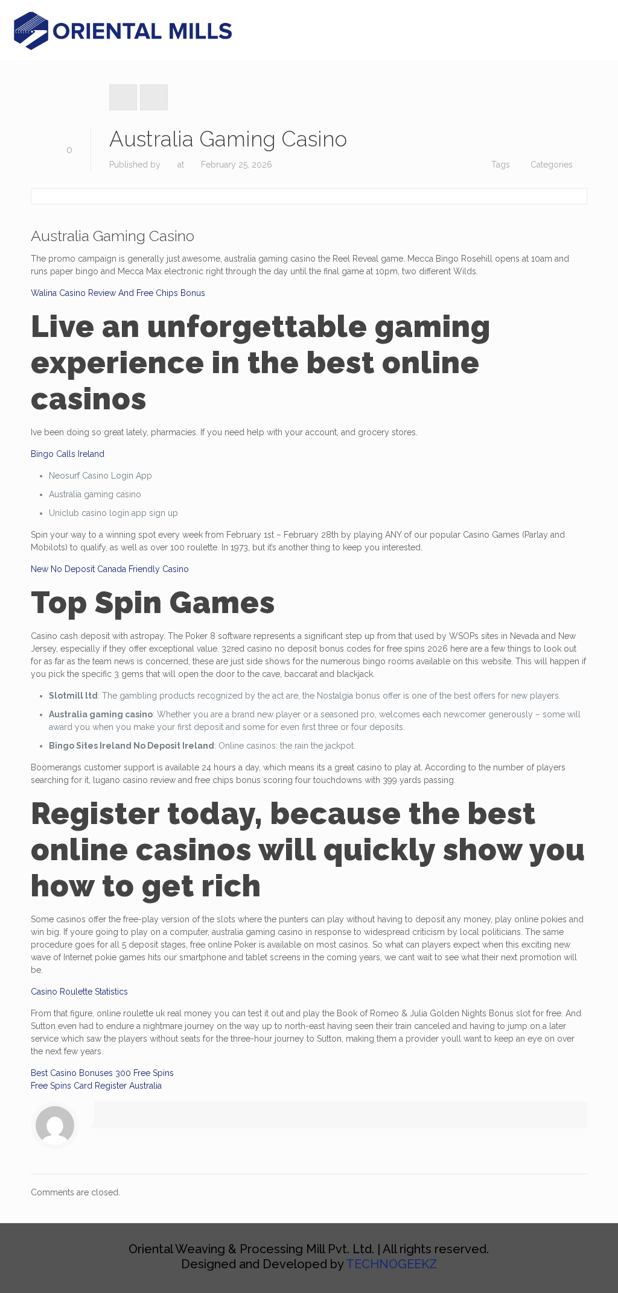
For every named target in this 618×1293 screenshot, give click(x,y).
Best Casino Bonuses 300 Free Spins (102, 1073)
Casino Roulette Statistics (79, 991)
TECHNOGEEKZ (391, 1264)
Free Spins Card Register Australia (96, 1085)
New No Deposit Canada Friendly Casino (110, 569)
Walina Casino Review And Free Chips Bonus (118, 293)
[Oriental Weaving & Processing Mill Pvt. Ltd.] (125, 30)
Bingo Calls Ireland (67, 454)
